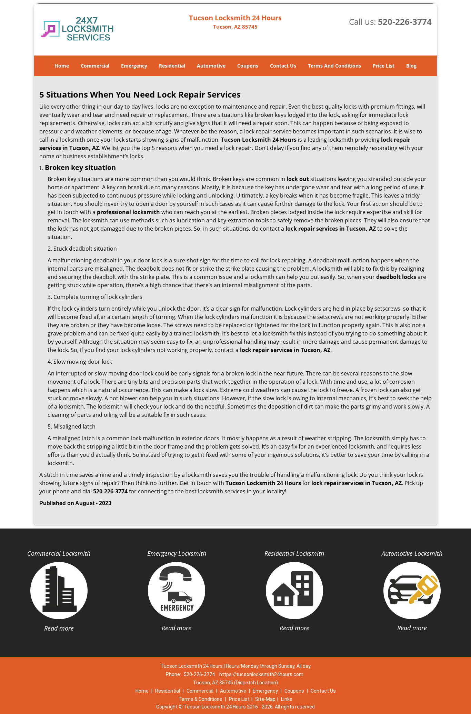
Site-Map (265, 699)
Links (286, 699)
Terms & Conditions (200, 699)
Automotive (211, 65)
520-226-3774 (405, 21)
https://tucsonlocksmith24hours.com (261, 674)
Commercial (95, 65)
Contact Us (283, 65)
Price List (383, 65)
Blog (411, 65)
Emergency (134, 65)
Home (61, 65)
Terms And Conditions (334, 65)
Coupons (247, 65)
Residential (172, 65)
